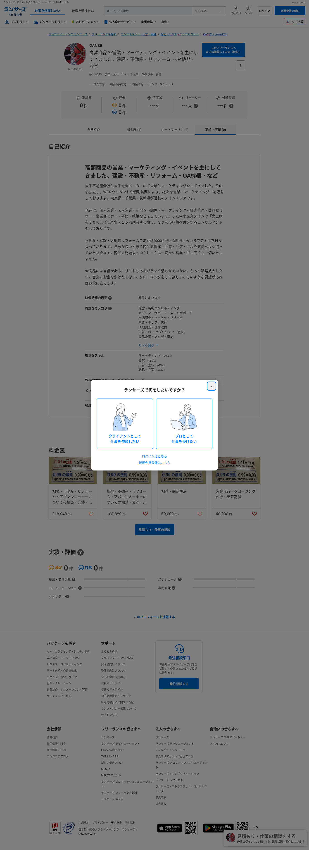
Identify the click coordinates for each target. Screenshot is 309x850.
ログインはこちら (154, 456)
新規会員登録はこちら (154, 462)
